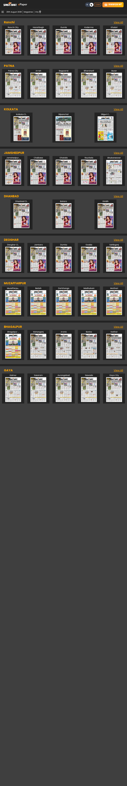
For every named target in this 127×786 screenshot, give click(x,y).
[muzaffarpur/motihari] (114, 314)
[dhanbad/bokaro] (63, 227)
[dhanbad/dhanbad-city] (21, 227)
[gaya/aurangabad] (64, 401)
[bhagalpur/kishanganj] (38, 357)
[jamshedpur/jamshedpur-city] (13, 183)
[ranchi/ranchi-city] (13, 53)
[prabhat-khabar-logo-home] (10, 4)
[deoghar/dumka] (64, 270)
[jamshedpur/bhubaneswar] (114, 183)
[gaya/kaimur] (13, 401)
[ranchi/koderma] (89, 53)
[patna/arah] (38, 96)
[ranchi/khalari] (114, 53)
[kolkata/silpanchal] (63, 140)
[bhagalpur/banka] (89, 357)
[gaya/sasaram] (38, 401)
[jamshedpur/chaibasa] (38, 183)
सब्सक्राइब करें (115, 4)
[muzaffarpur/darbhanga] (64, 314)
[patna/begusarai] (64, 96)
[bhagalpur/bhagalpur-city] (13, 357)
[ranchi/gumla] (64, 53)
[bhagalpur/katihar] (114, 357)
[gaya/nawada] (89, 401)
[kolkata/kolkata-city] (21, 140)
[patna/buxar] (114, 96)
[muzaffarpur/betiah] (38, 314)
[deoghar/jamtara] (38, 270)
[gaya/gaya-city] (114, 401)
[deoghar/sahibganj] (114, 270)
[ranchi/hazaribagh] (38, 53)
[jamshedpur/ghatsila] (64, 183)
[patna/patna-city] (13, 96)
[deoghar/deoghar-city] (13, 270)
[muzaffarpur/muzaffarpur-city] (13, 314)
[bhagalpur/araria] (64, 357)
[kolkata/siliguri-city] (105, 140)
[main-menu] (2, 12)
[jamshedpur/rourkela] (89, 183)
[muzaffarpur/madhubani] (89, 314)
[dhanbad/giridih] (105, 227)
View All (118, 22)
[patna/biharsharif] (89, 96)
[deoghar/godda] (89, 270)
